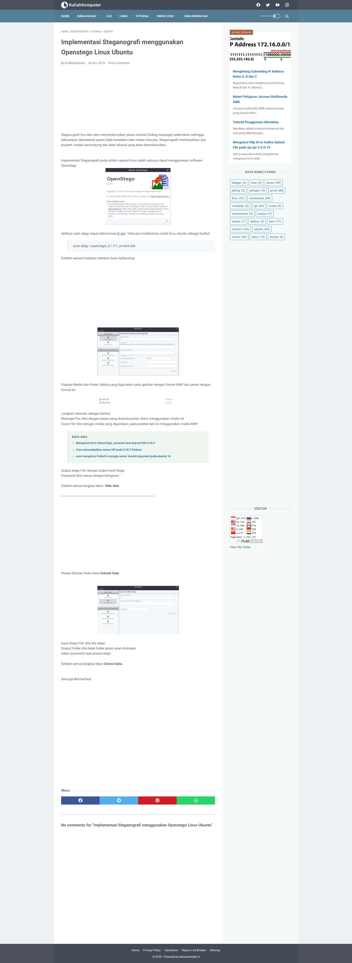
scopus (265, 213)
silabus (257, 221)
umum (239, 236)
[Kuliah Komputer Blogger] (84, 5)
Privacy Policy (152, 950)
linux (238, 198)
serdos (238, 221)
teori (275, 221)
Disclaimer (171, 950)
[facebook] (257, 4)
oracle (275, 206)
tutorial (240, 229)
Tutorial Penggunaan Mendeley (256, 122)
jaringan (257, 190)
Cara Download (196, 16)
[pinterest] (157, 800)
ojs (259, 206)
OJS (109, 16)
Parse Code (165, 16)
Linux (124, 16)
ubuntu (262, 229)
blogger (239, 182)
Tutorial (142, 16)
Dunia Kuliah (86, 16)
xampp (276, 236)
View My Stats (240, 547)
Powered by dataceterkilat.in (182, 956)
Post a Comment (119, 63)
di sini (121, 233)
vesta (258, 236)
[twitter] (267, 4)
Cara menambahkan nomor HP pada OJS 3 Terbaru (109, 449)
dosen (273, 182)
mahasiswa (259, 198)
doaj (256, 182)
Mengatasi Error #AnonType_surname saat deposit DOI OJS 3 (115, 443)
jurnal (277, 190)
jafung (238, 190)
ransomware (242, 213)
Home (65, 16)
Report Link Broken (194, 950)
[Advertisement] (138, 98)
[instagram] (286, 4)
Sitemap (215, 950)
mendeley (240, 206)
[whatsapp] (196, 800)
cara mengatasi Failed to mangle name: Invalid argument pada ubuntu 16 (123, 456)
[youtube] (277, 4)
